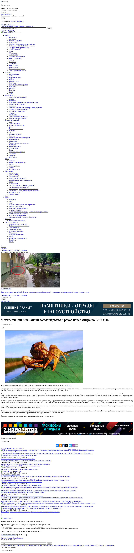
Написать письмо (10, 26)
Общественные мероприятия (18, 85)
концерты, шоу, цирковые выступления (22, 205)
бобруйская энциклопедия (17, 97)
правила (11, 167)
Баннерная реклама (15, 229)
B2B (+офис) (13, 157)
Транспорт (12, 153)
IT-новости (12, 62)
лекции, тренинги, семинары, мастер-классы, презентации (28, 212)
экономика (12, 106)
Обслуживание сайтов (16, 235)
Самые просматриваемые (17, 70)
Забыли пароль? (6, 14)
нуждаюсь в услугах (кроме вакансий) (21, 185)
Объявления (9, 171)
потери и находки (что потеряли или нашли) (23, 189)
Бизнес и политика (15, 49)
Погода (95, 545)
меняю (11, 182)
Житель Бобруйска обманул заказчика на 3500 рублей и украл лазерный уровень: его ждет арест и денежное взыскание (41, 501)
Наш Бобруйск (10, 95)
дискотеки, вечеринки (16, 206)
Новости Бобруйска (15, 40)
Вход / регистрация (7, 30)
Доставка (12, 130)
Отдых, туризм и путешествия (19, 143)
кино (10, 201)
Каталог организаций (12, 120)
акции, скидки (13, 173)
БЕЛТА (69, 385)
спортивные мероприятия (17, 215)
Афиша (7, 197)
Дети (10, 127)
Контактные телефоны (8, 535)
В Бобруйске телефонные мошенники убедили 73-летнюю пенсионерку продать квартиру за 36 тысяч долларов (38, 490)
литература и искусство (17, 111)
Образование (13, 53)
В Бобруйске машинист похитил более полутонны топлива (21, 485)
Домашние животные (16, 129)
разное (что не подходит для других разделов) (24, 190)
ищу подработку (14, 166)
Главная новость (14, 227)
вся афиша (12, 199)
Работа (7, 159)
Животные (12, 83)
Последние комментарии (17, 220)
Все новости (13, 37)
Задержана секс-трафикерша (10, 475)
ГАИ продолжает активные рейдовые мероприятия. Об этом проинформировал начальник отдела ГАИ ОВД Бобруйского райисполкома (46, 453)
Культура (12, 90)
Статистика (12, 240)
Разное (11, 93)
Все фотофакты (14, 74)
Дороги (11, 79)
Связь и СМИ (13, 148)
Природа (12, 88)
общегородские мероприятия (18, 208)
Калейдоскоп (13, 63)
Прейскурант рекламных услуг (19, 226)
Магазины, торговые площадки (19, 137)
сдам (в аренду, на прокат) (17, 178)
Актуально (12, 39)
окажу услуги (13, 183)
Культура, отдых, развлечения (19, 48)
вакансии (12, 160)
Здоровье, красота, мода (17, 56)
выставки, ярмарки (15, 210)
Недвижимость (14, 139)
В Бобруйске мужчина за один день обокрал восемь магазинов (22, 496)
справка (11, 99)
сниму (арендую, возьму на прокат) (20, 180)
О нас (3, 26)
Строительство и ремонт (17, 152)
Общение (8, 219)
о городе (11, 113)
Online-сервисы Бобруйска (17, 118)
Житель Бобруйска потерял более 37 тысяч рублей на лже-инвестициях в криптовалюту (30, 512)
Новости (7, 35)
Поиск (49, 28)
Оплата (31, 26)
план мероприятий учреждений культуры (22, 217)
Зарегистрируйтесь (17, 21)
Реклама (20, 538)
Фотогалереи (13, 115)
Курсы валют (84, 545)
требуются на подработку (17, 162)
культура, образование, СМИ (18, 109)
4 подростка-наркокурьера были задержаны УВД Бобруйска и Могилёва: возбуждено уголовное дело (35, 480)
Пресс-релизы (13, 67)
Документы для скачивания (18, 238)
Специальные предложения (18, 224)
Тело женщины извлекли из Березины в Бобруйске (18, 459)
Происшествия (14, 81)
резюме (11, 164)
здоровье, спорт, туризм (17, 104)
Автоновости (13, 55)
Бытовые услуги (14, 123)
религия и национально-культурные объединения (25, 108)
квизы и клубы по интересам (18, 213)
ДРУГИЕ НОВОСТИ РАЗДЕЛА (11, 448)
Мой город (12, 86)
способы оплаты (14, 169)
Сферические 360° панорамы (18, 116)
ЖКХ (10, 76)
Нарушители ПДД (15, 78)
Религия (11, 60)
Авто (10, 122)
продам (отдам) (14, 175)
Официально (13, 42)
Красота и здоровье (15, 134)
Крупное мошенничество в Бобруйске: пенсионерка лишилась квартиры (25, 464)
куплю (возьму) (14, 176)
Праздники (12, 145)
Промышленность (15, 146)
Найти (3, 299)
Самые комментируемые (17, 69)
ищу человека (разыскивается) (19, 187)
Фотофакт (8, 72)
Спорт (11, 51)
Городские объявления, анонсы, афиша (22, 44)
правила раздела (14, 194)
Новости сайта (13, 65)
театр (10, 203)
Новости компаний (15, 58)
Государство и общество (17, 125)
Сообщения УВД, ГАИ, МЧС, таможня (22, 46)
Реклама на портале (22, 26)
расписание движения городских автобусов (23, 102)
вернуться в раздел (7, 301)
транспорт (12, 100)
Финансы (12, 155)
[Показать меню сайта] (1, 245)
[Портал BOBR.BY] (8, 24)
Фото (6, 196)
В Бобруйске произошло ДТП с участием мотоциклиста (19, 469)
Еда (10, 132)
